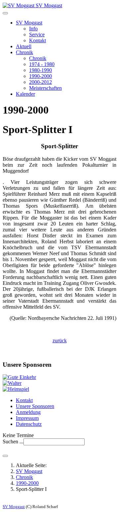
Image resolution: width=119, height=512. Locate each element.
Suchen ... (13, 441)
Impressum (27, 418)
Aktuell (23, 46)
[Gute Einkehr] (19, 377)
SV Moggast (29, 22)
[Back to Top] (5, 456)
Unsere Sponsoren (35, 406)
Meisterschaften (45, 88)
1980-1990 (40, 70)
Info (33, 28)
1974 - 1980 (42, 64)
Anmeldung (28, 412)
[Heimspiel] (16, 389)
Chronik (24, 52)
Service (37, 34)
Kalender (25, 94)
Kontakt (37, 40)
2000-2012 (40, 82)
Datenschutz (29, 424)
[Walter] (12, 383)
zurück (60, 340)
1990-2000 (40, 76)
